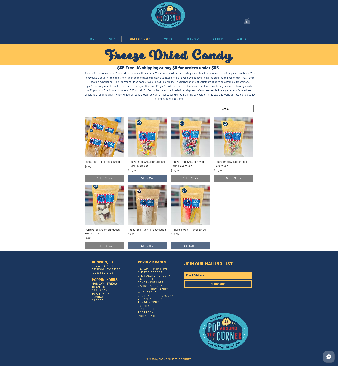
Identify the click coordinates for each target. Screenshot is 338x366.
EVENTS (144, 305)
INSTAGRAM (146, 315)
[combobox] (236, 108)
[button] (247, 20)
